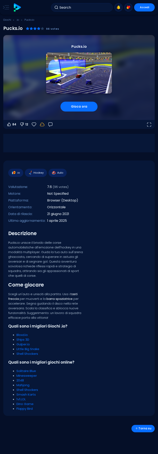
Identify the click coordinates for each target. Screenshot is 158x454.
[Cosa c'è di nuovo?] (118, 7)
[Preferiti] (128, 7)
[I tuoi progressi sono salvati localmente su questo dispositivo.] (42, 124)
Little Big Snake (27, 349)
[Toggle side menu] (5, 7)
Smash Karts (26, 394)
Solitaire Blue (26, 371)
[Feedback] (50, 124)
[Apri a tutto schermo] (148, 124)
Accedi (144, 7)
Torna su (144, 428)
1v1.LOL (21, 399)
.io (17, 20)
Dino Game (25, 404)
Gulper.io (23, 344)
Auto (60, 173)
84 (14, 124)
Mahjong (22, 385)
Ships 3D (22, 339)
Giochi (7, 20)
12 (26, 124)
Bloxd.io (22, 335)
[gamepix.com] (17, 7)
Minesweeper (26, 375)
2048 (20, 380)
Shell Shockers (27, 354)
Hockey (39, 173)
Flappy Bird (24, 408)
